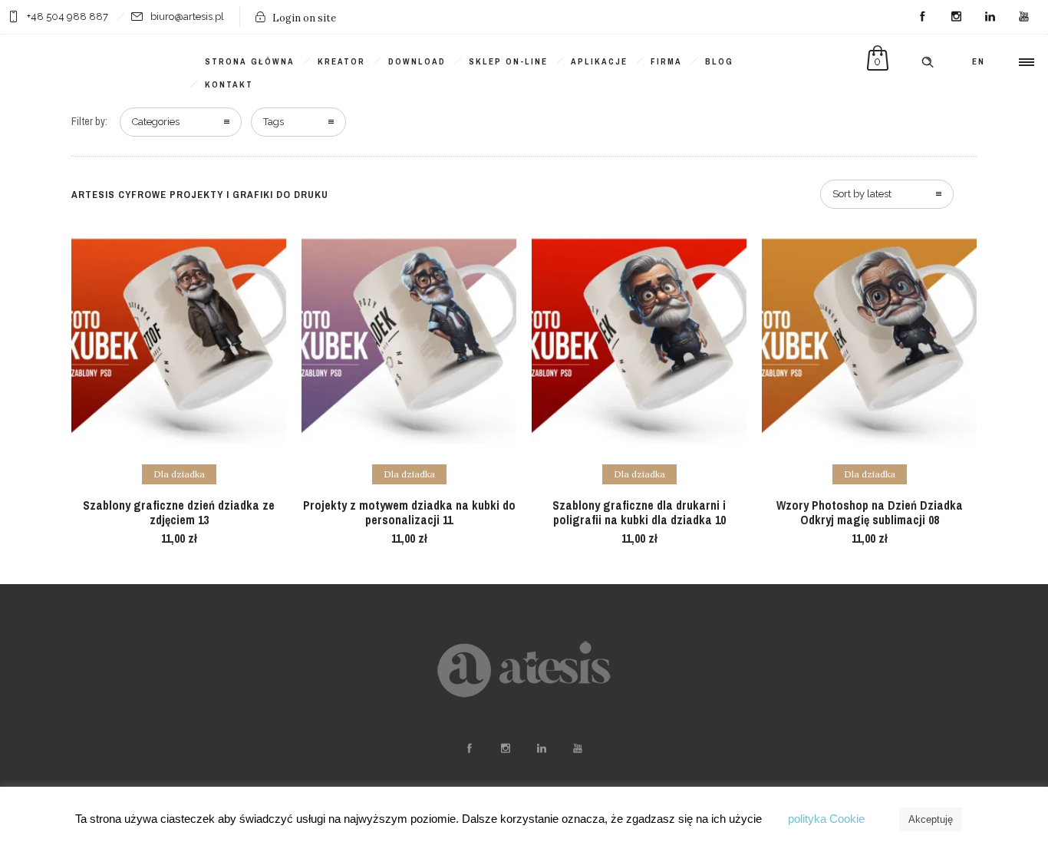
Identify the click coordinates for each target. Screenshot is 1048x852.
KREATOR (341, 61)
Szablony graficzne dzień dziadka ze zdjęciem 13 (179, 512)
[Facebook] (922, 17)
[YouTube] (1023, 17)
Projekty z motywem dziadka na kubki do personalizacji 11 (409, 512)
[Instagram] (956, 17)
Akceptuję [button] (930, 819)
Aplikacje (599, 61)
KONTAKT (229, 84)
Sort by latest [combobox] (861, 194)
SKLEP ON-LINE (508, 61)
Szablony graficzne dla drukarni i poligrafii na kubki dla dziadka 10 (639, 512)
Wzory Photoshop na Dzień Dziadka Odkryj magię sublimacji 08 (869, 512)
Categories (156, 121)
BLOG (719, 61)
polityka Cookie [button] (826, 818)
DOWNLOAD (417, 61)
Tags (273, 121)
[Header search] (927, 62)
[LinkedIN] (990, 17)
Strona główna (250, 61)
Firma (666, 61)
